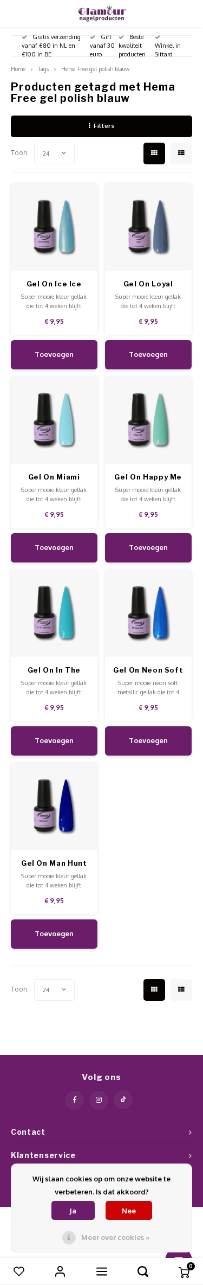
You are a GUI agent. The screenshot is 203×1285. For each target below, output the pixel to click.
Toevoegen (54, 354)
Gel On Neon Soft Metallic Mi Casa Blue (148, 671)
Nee (129, 1210)
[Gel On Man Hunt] (54, 807)
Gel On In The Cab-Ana (54, 671)
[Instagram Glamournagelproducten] (98, 1100)
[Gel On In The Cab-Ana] (54, 613)
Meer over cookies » (115, 1237)
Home (18, 68)
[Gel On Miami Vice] (54, 420)
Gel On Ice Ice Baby (54, 284)
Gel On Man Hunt (54, 863)
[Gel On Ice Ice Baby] (54, 227)
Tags (43, 68)
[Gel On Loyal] (148, 227)
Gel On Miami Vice (54, 477)
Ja (72, 1210)
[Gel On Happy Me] (148, 420)
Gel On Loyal (148, 283)
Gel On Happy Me (148, 476)
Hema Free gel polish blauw (95, 68)
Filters (104, 126)
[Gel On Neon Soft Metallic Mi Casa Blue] (148, 613)
